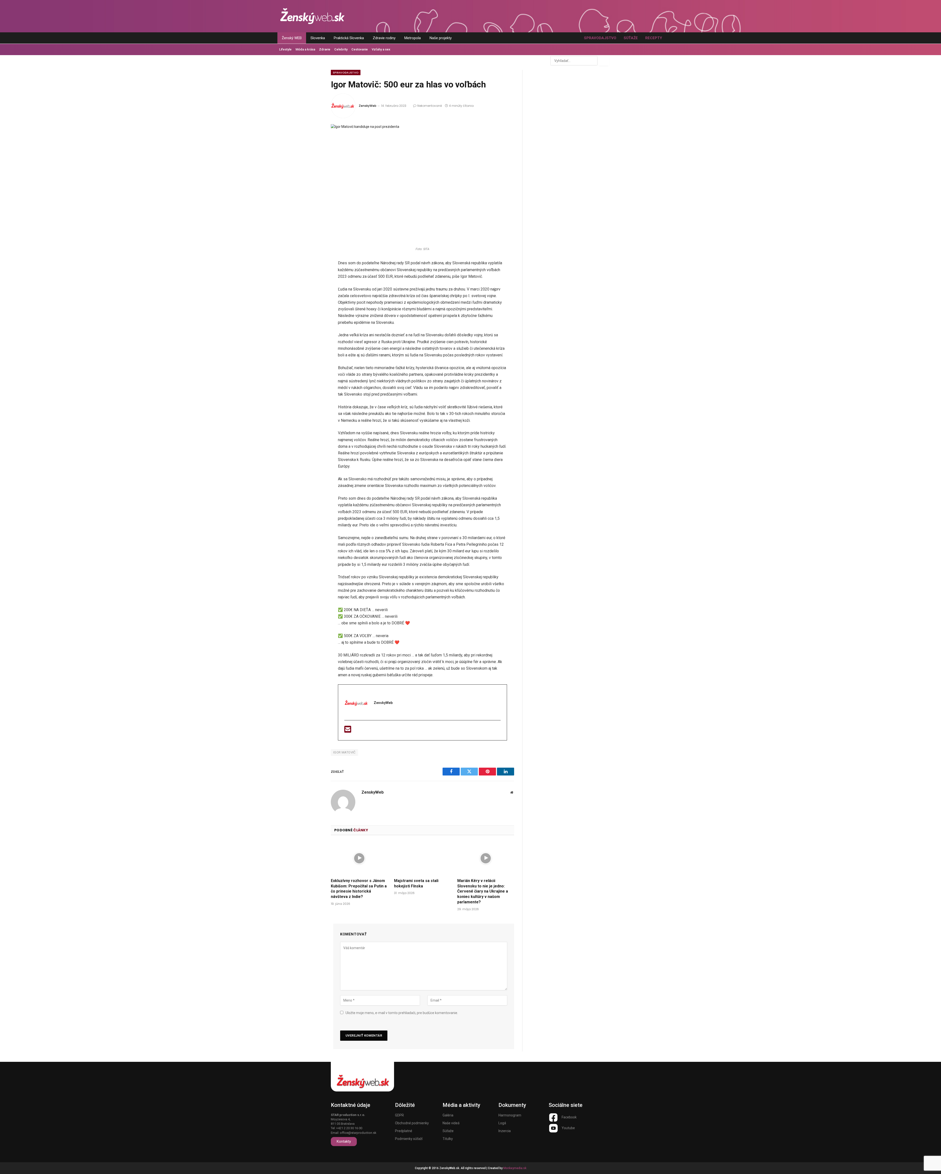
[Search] (603, 61)
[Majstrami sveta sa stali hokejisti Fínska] (422, 858)
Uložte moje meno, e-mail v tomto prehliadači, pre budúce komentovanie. (402, 1013)
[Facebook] (314, 276)
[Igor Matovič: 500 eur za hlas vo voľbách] (422, 184)
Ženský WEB (292, 38)
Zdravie (324, 49)
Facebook (569, 1117)
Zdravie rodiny (384, 38)
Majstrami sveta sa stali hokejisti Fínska (416, 883)
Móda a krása (305, 49)
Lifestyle (285, 49)
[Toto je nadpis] (553, 1117)
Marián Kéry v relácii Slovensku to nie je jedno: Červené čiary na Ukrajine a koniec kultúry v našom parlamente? (482, 891)
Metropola (412, 38)
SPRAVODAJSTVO (600, 38)
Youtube (568, 1128)
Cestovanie (359, 49)
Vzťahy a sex (381, 49)
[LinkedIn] (314, 302)
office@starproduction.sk (358, 1133)
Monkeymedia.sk (514, 1168)
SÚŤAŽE (631, 38)
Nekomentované (429, 106)
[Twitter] (314, 289)
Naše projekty (441, 38)
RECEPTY (653, 38)
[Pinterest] (314, 315)
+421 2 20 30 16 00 (349, 1128)
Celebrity (340, 49)
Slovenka (317, 38)
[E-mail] (347, 730)
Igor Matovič (344, 752)
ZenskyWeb (367, 106)
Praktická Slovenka (349, 38)
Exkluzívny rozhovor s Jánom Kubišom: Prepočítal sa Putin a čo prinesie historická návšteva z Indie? (359, 888)
